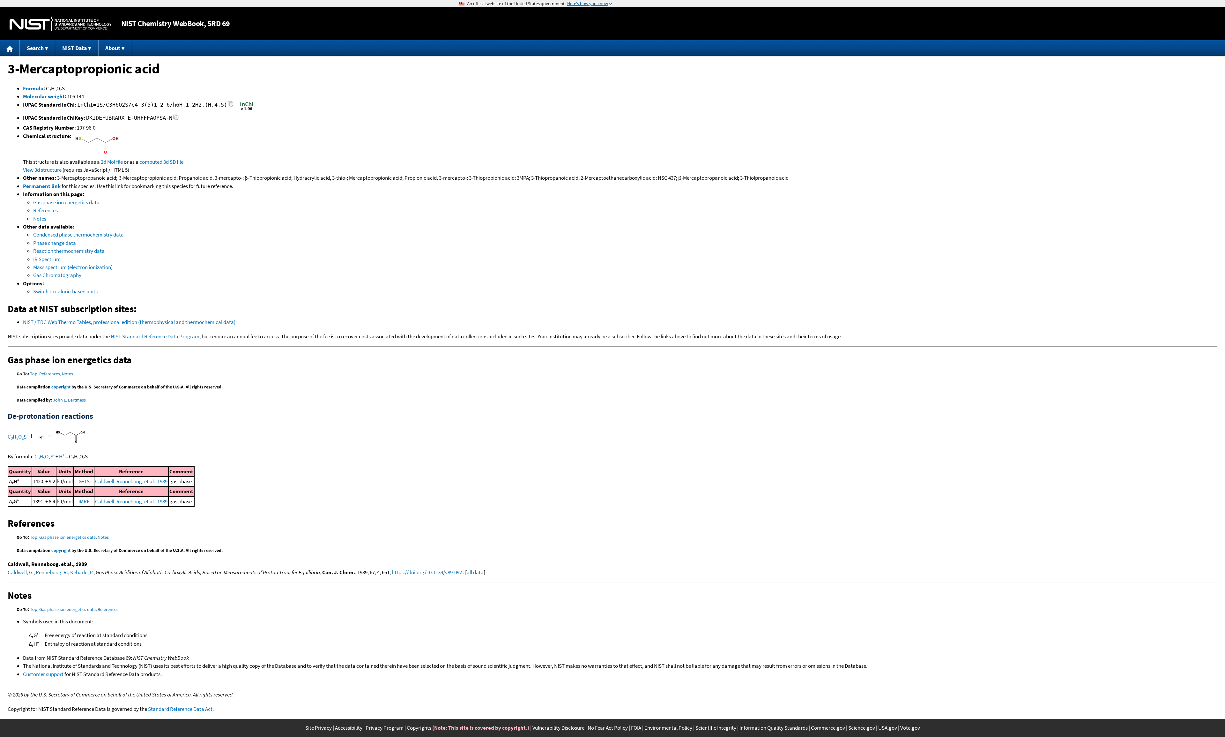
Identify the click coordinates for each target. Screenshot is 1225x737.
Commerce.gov (828, 727)
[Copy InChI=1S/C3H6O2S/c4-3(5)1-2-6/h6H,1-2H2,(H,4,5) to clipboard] (231, 106)
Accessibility (348, 727)
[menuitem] (10, 48)
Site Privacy (318, 727)
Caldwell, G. (20, 572)
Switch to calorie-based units (65, 291)
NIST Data (74, 48)
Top (33, 374)
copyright (61, 387)
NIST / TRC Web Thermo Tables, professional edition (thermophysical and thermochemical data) (129, 322)
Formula (33, 88)
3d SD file (173, 161)
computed (150, 161)
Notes (39, 218)
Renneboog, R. (52, 572)
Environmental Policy (668, 727)
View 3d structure (42, 169)
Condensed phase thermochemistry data (78, 234)
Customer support (43, 674)
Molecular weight (44, 96)
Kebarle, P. (81, 572)
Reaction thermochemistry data (69, 250)
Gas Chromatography (57, 275)
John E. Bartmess (69, 400)
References (45, 210)
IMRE (84, 501)
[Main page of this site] (10, 48)
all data (475, 572)
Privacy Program (385, 727)
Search (35, 48)
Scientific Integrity (715, 727)
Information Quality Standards (773, 727)
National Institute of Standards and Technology (61, 24)
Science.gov (861, 727)
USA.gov (887, 727)
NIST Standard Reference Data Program (155, 336)
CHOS (18, 436)
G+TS (84, 481)
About (112, 48)
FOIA (636, 727)
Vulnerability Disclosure (558, 727)
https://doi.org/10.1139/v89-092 (427, 572)
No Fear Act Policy (608, 727)
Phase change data (54, 242)
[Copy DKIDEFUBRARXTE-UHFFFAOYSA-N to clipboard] (176, 119)
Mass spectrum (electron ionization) (73, 267)
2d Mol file (112, 161)
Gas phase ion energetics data (66, 202)
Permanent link (42, 186)
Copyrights (419, 727)
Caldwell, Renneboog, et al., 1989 (131, 481)
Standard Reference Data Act (180, 708)
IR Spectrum (47, 259)
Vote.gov (910, 727)
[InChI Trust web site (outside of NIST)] (247, 109)
